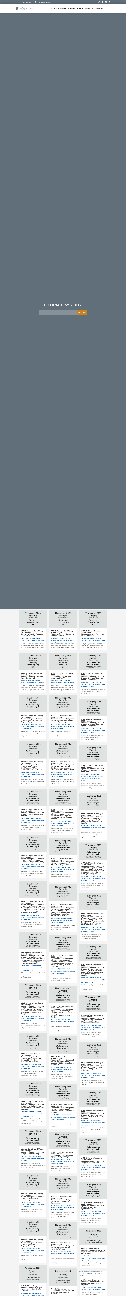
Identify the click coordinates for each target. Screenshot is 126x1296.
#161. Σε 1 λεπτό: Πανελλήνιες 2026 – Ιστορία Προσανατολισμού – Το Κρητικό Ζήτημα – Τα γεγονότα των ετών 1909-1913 (92, 768)
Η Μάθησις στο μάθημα (66, 8)
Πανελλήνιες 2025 (99, 1258)
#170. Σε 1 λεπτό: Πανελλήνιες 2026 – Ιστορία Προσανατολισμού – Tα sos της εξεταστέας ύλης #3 (92, 633)
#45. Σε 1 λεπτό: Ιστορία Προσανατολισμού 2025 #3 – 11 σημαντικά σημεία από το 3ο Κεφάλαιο (32, 1288)
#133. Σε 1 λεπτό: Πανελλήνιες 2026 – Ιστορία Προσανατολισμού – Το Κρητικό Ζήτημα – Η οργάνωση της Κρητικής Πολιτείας (32, 1243)
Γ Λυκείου (32, 638)
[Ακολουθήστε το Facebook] (102, 1)
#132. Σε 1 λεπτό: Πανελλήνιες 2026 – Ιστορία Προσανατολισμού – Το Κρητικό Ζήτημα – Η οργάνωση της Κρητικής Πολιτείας (62, 1246)
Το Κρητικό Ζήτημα (27, 729)
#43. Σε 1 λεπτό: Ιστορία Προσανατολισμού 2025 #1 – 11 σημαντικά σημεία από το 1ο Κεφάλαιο (92, 1282)
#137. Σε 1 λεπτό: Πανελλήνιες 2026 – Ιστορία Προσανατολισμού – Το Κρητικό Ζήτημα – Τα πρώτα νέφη (92, 1160)
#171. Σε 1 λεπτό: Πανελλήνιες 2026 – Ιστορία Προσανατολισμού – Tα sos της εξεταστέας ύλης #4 (62, 633)
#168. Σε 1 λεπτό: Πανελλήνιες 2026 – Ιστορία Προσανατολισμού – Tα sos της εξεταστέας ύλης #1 (62, 675)
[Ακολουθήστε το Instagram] (105, 1)
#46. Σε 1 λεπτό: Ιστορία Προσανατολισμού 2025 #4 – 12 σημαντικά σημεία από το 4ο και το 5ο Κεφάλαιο (93, 1251)
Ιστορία (37, 638)
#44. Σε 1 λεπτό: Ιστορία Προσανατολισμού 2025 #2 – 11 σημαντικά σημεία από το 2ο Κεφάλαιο (62, 1291)
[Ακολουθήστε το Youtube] (109, 1)
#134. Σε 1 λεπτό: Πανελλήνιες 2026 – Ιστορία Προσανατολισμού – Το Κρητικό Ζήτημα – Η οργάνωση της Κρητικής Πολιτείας (92, 1206)
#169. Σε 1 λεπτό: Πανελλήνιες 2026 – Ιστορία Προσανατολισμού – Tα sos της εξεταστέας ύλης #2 (32, 675)
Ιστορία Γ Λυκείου (26, 640)
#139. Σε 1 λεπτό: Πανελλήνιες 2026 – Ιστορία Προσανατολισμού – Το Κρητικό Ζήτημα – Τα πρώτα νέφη (32, 1151)
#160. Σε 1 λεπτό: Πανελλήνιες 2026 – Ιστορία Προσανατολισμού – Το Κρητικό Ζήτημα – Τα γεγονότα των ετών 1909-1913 (32, 812)
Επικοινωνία (99, 8)
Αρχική (53, 8)
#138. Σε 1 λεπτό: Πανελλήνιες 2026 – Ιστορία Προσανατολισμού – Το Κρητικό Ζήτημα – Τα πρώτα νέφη (62, 1154)
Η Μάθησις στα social (85, 8)
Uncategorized (95, 774)
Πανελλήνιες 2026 (38, 640)
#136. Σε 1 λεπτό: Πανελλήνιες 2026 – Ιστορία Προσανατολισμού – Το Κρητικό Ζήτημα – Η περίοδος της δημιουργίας (32, 1197)
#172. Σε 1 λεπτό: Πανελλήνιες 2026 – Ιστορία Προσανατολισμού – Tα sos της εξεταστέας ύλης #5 (32, 633)
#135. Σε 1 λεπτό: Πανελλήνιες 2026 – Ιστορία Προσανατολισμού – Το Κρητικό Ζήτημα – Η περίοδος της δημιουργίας (62, 1200)
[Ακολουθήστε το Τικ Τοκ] (98, 1)
